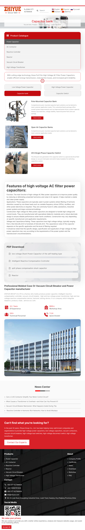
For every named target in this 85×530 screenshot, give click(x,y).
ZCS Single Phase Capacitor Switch (46, 153)
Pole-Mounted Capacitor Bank (44, 101)
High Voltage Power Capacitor (62, 87)
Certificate (72, 462)
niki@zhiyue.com (13, 495)
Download (72, 469)
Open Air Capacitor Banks (42, 127)
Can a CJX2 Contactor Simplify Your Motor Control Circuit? (27, 397)
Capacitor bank (56, 24)
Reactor (9, 57)
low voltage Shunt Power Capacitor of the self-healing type (36, 254)
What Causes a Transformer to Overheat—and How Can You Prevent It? (32, 401)
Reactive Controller (13, 52)
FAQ (70, 475)
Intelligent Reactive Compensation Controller (30, 261)
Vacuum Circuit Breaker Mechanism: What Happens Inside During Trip (31, 406)
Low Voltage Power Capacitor (22, 87)
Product (34, 24)
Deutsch (57, 12)
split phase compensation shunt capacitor (29, 268)
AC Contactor (11, 47)
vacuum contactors (70, 431)
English (57, 9)
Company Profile (75, 459)
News (71, 465)
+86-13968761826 (14, 488)
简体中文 (67, 12)
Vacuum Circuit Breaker (15, 62)
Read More (37, 118)
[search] (37, 10)
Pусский (76, 9)
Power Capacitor (44, 24)
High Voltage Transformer (16, 67)
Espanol (66, 9)
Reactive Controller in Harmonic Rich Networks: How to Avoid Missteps (32, 410)
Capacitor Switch (62, 93)
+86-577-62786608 (14, 485)
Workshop (72, 472)
